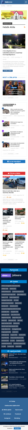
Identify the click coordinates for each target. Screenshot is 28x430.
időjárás (18, 303)
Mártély (16, 323)
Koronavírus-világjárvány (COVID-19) (11, 308)
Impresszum (19, 410)
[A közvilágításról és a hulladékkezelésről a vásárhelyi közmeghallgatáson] (14, 41)
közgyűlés (14, 311)
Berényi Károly (6, 291)
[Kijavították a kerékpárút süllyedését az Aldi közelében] (6, 133)
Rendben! (17, 428)
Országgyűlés (16, 329)
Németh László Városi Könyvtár (10, 326)
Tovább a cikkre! (8, 70)
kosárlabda (5, 311)
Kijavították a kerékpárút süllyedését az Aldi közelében (16, 133)
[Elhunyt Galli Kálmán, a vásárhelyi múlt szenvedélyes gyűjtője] (8, 212)
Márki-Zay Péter (7, 323)
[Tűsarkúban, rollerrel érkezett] (4, 378)
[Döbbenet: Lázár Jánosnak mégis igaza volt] (4, 355)
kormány (5, 306)
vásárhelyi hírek (7, 343)
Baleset (13, 288)
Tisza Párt (5, 337)
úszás (18, 346)
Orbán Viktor (6, 329)
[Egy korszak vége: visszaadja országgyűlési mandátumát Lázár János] (8, 237)
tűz (12, 340)
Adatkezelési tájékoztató (12, 405)
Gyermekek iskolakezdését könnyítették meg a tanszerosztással (14, 91)
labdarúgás (5, 314)
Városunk (18, 209)
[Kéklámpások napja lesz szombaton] (6, 123)
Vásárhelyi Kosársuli (19, 343)
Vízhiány (11, 346)
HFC (16, 300)
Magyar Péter (17, 317)
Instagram (7, 418)
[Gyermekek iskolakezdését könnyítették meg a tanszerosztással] (6, 144)
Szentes (22, 334)
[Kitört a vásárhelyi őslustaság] (20, 212)
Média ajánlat (7, 410)
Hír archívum (7, 414)
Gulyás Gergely (14, 297)
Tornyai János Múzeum (17, 337)
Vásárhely (20, 340)
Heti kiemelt (7, 34)
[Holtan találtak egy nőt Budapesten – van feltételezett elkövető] (4, 363)
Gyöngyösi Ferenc (7, 300)
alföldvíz (5, 288)
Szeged (14, 334)
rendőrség (5, 334)
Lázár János (15, 314)
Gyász (5, 209)
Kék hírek (6, 177)
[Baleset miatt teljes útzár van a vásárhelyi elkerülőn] (14, 182)
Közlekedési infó (21, 234)
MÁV (20, 320)
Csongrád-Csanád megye (8, 294)
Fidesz (5, 297)
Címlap (14, 87)
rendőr (15, 332)
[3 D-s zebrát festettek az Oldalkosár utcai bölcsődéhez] (4, 386)
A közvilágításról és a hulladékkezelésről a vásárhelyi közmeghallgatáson (12, 52)
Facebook (18, 414)
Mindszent (12, 320)
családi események (17, 291)
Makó (4, 320)
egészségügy (21, 294)
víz (4, 346)
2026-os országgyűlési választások (11, 285)
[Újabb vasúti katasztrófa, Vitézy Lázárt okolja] (4, 371)
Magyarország (6, 317)
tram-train (5, 340)
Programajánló (6, 332)
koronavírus (14, 306)
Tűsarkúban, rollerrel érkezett (16, 377)
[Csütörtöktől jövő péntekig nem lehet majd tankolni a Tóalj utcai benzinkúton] (20, 237)
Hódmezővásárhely (7, 303)
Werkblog (17, 418)
